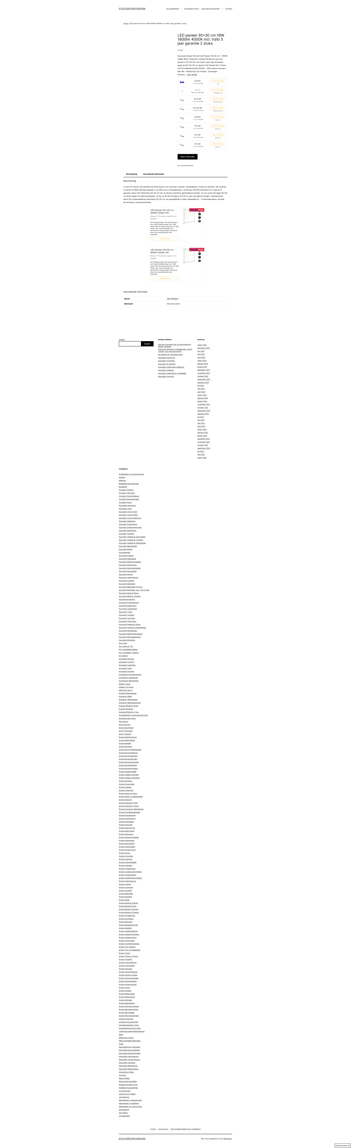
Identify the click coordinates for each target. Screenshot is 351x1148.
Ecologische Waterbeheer (129, 681)
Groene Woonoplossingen (129, 1016)
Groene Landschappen (127, 875)
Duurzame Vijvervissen (127, 621)
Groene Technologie (126, 941)
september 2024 (203, 379)
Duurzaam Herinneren (127, 506)
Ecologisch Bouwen (126, 659)
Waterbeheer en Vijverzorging (130, 1107)
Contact (228, 9)
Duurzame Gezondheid (127, 571)
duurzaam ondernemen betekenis (171, 367)
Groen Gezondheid (126, 728)
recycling (122, 1075)
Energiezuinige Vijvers (127, 718)
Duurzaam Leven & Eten (128, 512)
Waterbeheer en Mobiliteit (129, 1103)
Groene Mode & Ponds (127, 906)
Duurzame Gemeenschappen (130, 562)
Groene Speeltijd (125, 928)
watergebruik (124, 1110)
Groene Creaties (125, 787)
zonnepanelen (124, 1116)
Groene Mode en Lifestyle (129, 912)
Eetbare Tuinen (125, 684)
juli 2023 (200, 417)
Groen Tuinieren (125, 734)
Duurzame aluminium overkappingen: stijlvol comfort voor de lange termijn (175, 350)
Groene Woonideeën (127, 1013)
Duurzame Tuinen (125, 612)
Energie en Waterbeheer (128, 700)
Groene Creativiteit (126, 790)
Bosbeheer (123, 487)
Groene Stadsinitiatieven (128, 931)
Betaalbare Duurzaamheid (129, 484)
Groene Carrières (125, 781)
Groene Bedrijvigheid (127, 740)
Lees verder (192, 75)
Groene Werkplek (125, 1000)
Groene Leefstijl (125, 884)
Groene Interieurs (125, 865)
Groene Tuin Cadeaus (127, 947)
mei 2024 (201, 389)
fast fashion (123, 722)
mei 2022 (201, 454)
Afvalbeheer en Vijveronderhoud (131, 474)
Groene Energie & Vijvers (128, 803)
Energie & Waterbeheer (128, 693)
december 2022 (203, 439)
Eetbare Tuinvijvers (126, 687)
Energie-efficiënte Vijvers (128, 706)
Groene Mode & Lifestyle (128, 903)
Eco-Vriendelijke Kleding (128, 649)
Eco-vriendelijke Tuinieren (129, 653)
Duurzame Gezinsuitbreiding (130, 568)
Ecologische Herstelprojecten (130, 675)
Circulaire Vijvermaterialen (129, 499)
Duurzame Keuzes (126, 574)
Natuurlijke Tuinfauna (127, 1063)
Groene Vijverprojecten (128, 984)
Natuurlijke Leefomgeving (129, 1056)
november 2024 (203, 373)
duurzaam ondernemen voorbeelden (172, 373)
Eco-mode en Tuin (126, 646)
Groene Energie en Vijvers (129, 806)
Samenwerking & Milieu (128, 1081)
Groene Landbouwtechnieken (130, 872)
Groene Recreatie (125, 922)
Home (125, 23)
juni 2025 (201, 351)
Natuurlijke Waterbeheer (128, 1066)
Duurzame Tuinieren (126, 615)
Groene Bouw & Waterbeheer (130, 750)
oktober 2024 (202, 376)
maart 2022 (202, 458)
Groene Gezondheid (126, 844)
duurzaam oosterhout (166, 358)
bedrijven (122, 480)
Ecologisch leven (191, 9)
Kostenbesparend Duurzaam (130, 1028)
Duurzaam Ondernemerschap (130, 527)
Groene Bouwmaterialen (128, 756)
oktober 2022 (202, 445)
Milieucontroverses (126, 1038)
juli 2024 (200, 386)
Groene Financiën (125, 825)
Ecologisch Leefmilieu (127, 665)
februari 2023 (202, 433)
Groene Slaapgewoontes (128, 925)
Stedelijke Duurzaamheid (128, 1088)
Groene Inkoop (124, 853)
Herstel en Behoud (126, 1019)
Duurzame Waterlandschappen (131, 634)
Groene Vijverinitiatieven (128, 972)
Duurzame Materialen (127, 584)
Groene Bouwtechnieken (128, 768)
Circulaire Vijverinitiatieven (129, 496)
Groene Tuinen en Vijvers (128, 956)
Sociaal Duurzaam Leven (128, 1085)
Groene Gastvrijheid (126, 831)
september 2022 (203, 448)
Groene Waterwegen (127, 994)
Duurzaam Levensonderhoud (130, 518)
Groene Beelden (125, 743)
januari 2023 (202, 436)
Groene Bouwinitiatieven (128, 753)
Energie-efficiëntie (126, 709)
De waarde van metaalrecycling (170, 355)
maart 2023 (202, 429)
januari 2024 (202, 401)
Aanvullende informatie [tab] (153, 174)
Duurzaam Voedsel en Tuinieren (131, 540)
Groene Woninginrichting (128, 1009)
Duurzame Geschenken (128, 565)
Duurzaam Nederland (127, 521)
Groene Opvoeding (126, 919)
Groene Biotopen (125, 747)
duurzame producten (127, 599)
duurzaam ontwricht (166, 376)
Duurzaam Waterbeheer (128, 546)
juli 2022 (200, 451)
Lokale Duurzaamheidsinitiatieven (132, 1031)
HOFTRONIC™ (173, 299)
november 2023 (203, 404)
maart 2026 (202, 345)
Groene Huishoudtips (127, 847)
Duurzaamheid (172, 9)
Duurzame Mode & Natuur (129, 593)
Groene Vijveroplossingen (129, 978)
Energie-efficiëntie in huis (128, 712)
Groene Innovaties (126, 856)
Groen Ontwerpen (126, 731)
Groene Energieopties (127, 815)
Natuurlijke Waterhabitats (128, 1069)
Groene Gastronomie (127, 828)
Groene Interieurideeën (128, 862)
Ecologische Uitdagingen (128, 678)
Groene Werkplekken (127, 1003)
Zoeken (122, 340)
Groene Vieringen (125, 969)
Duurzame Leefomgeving (128, 577)
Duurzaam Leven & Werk (128, 515)
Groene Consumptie (126, 784)
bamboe (122, 477)
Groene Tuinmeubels (127, 966)
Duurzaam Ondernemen (128, 524)
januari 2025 (202, 367)
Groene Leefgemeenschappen (130, 878)
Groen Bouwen (124, 725)
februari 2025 (202, 364)
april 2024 (201, 392)
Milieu (121, 1035)
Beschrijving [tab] (131, 174)
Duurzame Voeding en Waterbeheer (132, 628)
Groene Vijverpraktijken (128, 981)
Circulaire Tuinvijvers (127, 493)
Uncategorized (124, 1091)
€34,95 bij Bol (164, 239)
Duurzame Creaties (126, 556)
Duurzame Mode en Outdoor (130, 596)
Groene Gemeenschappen (129, 837)
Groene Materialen (126, 894)
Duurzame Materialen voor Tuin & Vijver (134, 590)
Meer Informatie (218, 81)
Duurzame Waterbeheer (128, 631)
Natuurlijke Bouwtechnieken (129, 1053)
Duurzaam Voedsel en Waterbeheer (132, 543)
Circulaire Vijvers (125, 502)
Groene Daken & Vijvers (128, 793)
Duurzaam (194, 210)
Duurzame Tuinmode (127, 618)
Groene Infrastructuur (127, 850)
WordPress (227, 1139)
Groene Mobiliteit (125, 897)
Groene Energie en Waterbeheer (131, 809)
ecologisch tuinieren (126, 671)
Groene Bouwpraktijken (128, 765)
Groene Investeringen (127, 869)
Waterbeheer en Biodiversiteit (130, 1100)
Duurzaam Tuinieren (126, 534)
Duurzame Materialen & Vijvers (130, 587)
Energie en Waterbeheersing (130, 703)
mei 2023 (201, 423)
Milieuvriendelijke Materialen (129, 1041)
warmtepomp (124, 1097)
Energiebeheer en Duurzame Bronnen (133, 715)
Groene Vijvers (124, 988)
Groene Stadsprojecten (128, 938)
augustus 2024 (203, 382)
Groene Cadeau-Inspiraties (129, 778)
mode (121, 1044)
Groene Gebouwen (126, 834)
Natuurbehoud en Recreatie (129, 1047)
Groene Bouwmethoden (128, 759)
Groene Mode (124, 900)
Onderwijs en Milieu (126, 1072)
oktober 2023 (202, 408)
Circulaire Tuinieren (126, 490)
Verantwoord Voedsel (127, 1094)
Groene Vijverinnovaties (128, 975)
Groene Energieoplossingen (129, 812)
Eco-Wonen (123, 656)
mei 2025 (201, 354)
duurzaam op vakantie (167, 364)
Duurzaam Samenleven (128, 531)
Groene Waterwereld (127, 997)
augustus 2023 (203, 414)
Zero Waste (123, 1113)
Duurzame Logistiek (126, 581)
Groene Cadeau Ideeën (127, 772)
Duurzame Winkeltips (127, 640)
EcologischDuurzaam (132, 8)
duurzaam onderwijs (166, 370)
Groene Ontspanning (127, 916)
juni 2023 (201, 420)
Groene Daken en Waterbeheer (131, 797)
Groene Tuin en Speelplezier (129, 950)
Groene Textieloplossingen (129, 944)
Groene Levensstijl (126, 887)
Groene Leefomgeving (127, 881)
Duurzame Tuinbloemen (128, 609)
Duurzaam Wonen (126, 549)
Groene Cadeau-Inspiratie (129, 775)
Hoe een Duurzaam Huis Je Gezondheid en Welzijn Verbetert (174, 346)
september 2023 (203, 411)
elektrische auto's (125, 690)
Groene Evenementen (127, 819)
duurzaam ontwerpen (166, 361)
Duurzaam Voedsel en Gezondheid (132, 537)
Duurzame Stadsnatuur (128, 606)
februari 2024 (202, 398)
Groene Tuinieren (125, 959)
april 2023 (201, 426)
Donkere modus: (341, 1145)
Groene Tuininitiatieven (128, 963)
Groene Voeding (125, 991)
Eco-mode (123, 643)
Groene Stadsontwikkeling (129, 934)
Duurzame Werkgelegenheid (129, 637)
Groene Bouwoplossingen (129, 762)
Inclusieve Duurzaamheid (128, 1022)
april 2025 (201, 357)
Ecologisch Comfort (126, 662)
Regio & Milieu (124, 1078)
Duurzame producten (210, 9)
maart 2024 (202, 395)
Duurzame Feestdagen (127, 559)
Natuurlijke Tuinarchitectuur (129, 1060)
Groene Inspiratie (125, 859)
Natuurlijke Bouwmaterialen (129, 1050)
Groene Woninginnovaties (129, 1006)
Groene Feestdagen (126, 822)
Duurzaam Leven (125, 509)
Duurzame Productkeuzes (129, 603)
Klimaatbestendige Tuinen (129, 1025)
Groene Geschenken (127, 840)
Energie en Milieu (125, 696)
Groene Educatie (125, 800)
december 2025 (203, 348)
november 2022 (203, 442)
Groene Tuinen (124, 953)
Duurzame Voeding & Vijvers (130, 624)
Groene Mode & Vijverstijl (128, 909)
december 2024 (203, 370)
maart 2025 (202, 361)
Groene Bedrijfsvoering (128, 737)
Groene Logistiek (125, 891)
